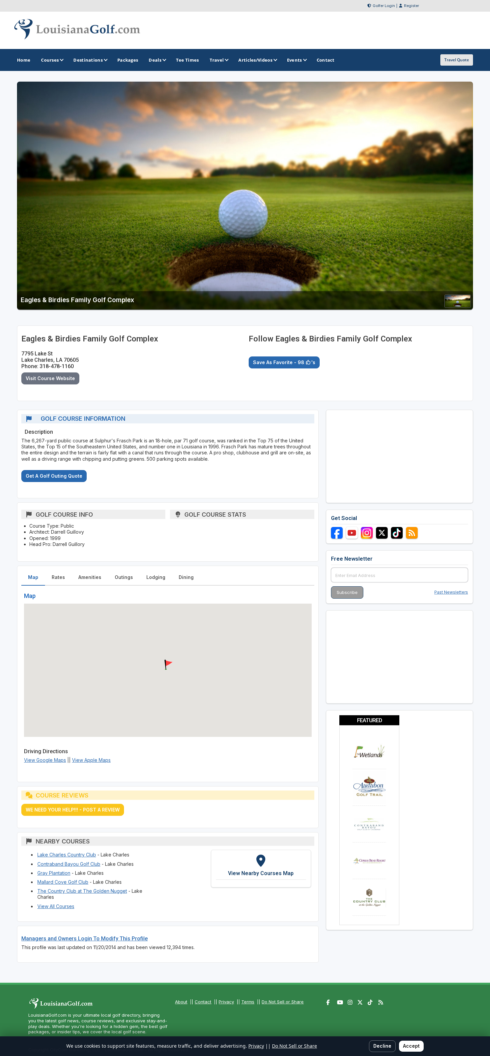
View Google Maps (45, 760)
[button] (167, 665)
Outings (124, 577)
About (181, 1001)
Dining (186, 577)
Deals (155, 60)
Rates (58, 577)
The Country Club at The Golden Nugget (82, 891)
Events (294, 60)
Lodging (155, 577)
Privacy (226, 1001)
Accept (411, 1046)
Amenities (89, 577)
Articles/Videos (255, 60)
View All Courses (55, 906)
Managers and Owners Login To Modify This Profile (84, 938)
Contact (203, 1001)
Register (411, 5)
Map (33, 577)
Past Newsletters (451, 592)
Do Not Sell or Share (283, 1001)
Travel (217, 60)
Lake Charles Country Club (66, 854)
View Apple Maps (91, 760)
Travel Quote (456, 60)
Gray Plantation (53, 873)
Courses (50, 60)
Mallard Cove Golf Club (62, 882)
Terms (247, 1001)
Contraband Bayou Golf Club (68, 864)
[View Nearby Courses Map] (261, 868)
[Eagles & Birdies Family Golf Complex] (457, 305)
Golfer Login (384, 5)
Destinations (88, 60)
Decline (382, 1046)
